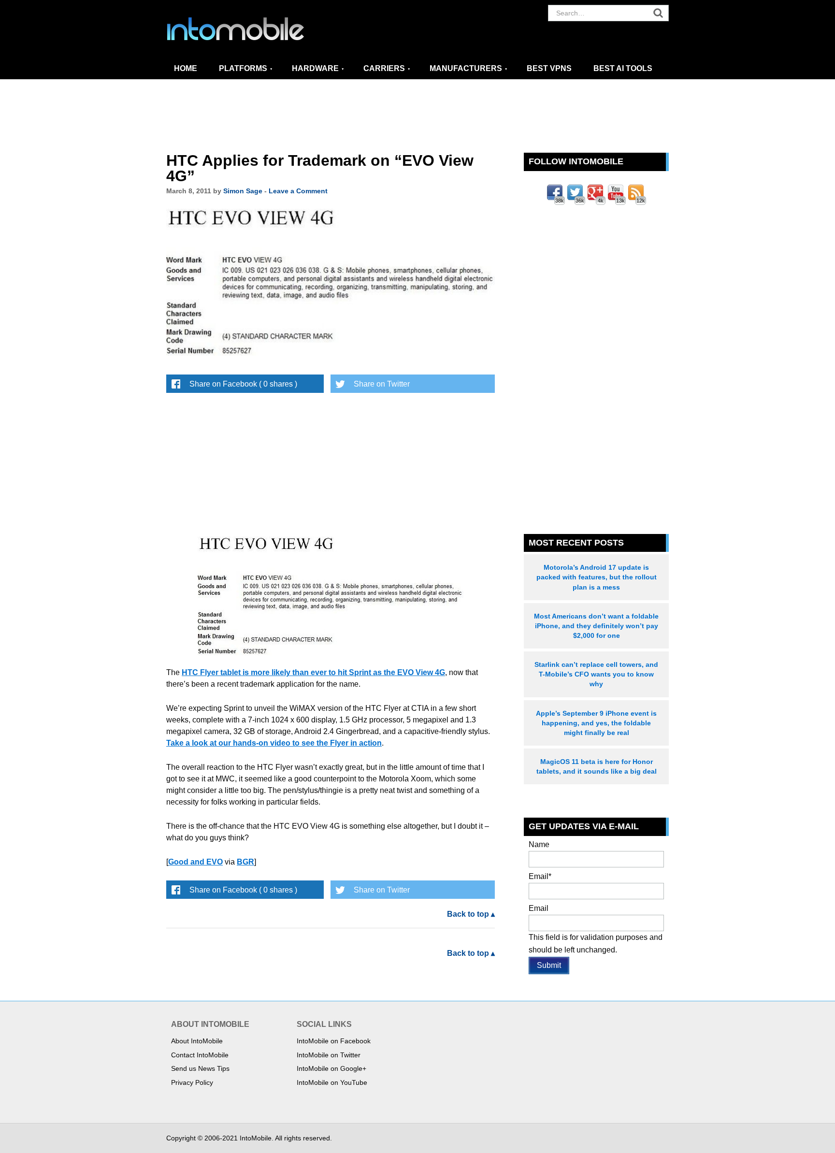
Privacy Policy (192, 1082)
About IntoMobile (197, 1041)
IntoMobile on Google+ (331, 1068)
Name (539, 844)
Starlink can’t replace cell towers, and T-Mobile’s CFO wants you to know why (596, 674)
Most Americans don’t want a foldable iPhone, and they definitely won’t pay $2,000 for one (596, 625)
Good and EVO (195, 862)
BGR (245, 862)
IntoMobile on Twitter (328, 1055)
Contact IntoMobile (200, 1055)
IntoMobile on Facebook (334, 1041)
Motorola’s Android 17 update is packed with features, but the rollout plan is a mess (596, 577)
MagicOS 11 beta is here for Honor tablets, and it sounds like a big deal (596, 766)
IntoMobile (253, 29)
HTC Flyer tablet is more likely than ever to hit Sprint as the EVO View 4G (313, 672)
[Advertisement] (417, 116)
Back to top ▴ (471, 914)
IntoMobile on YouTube (332, 1082)
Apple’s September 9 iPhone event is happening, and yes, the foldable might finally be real (596, 722)
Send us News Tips (200, 1068)
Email (540, 876)
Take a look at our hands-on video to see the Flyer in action (274, 743)
